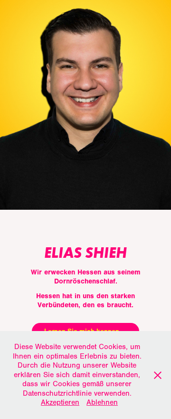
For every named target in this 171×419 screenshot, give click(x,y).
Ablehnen (102, 402)
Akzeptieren (60, 402)
